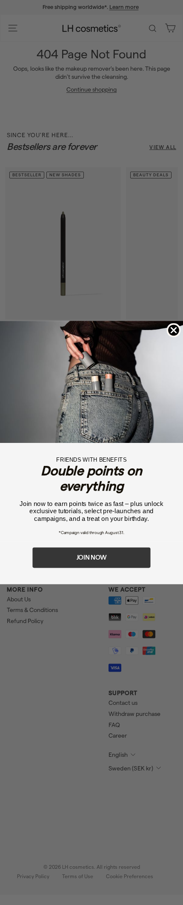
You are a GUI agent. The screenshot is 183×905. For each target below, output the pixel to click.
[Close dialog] (174, 330)
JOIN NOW (92, 557)
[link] (91, 382)
